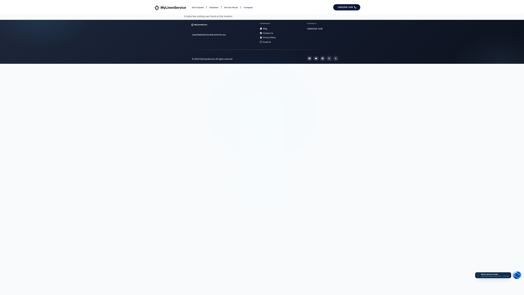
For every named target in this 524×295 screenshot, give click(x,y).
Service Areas (231, 7)
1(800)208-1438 (315, 28)
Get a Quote (198, 7)
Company (248, 7)
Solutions (213, 7)
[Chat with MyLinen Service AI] (517, 275)
